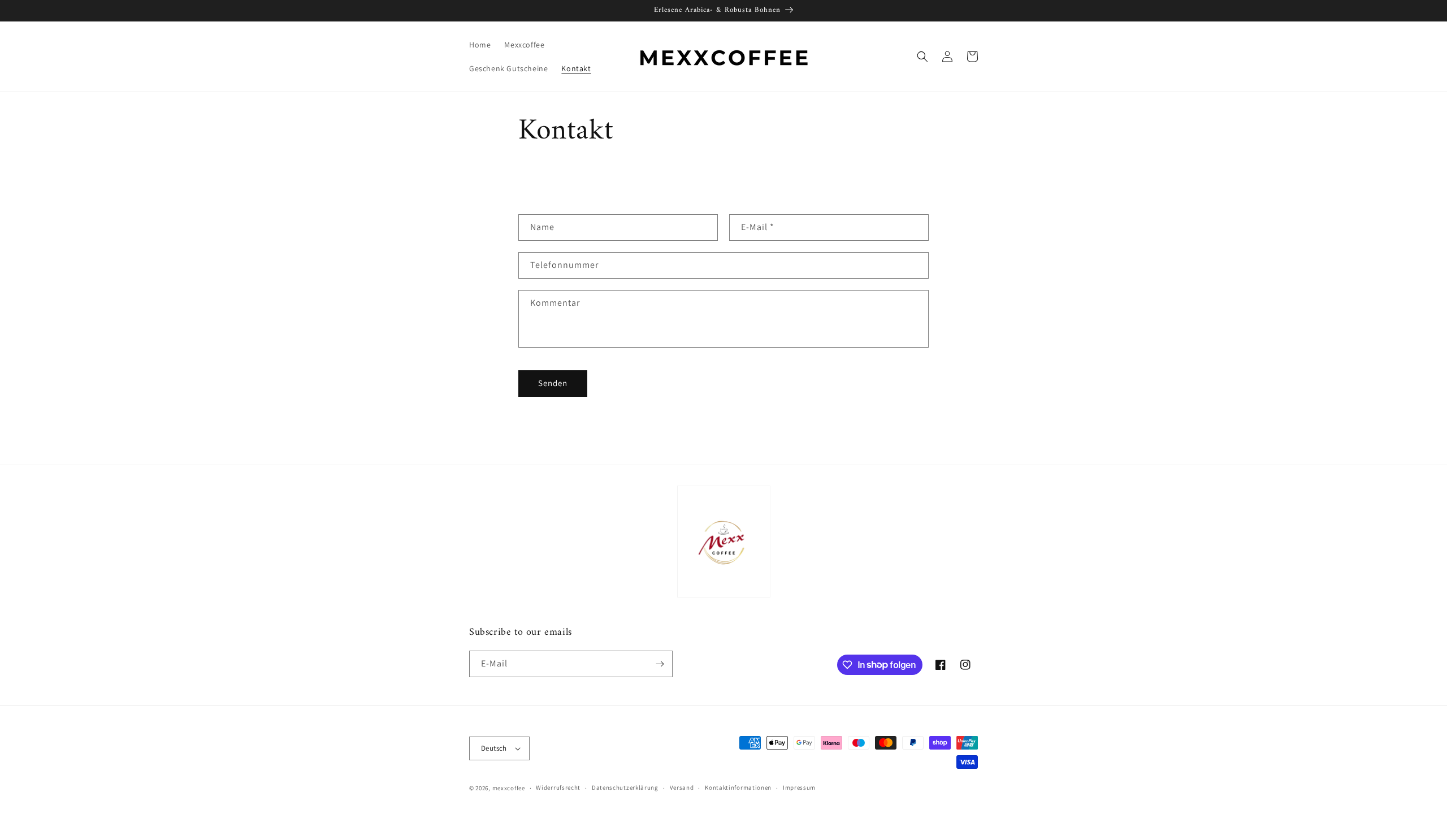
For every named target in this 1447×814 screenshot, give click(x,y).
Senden (552, 383)
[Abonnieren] (659, 664)
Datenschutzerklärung (625, 787)
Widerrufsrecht (558, 787)
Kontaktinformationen (738, 787)
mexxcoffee (508, 788)
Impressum (799, 787)
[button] (922, 56)
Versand (682, 787)
